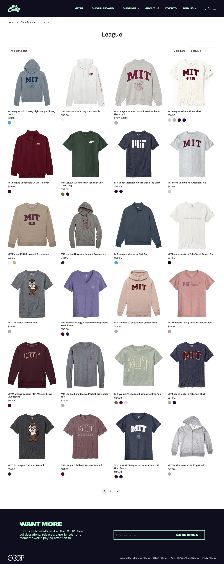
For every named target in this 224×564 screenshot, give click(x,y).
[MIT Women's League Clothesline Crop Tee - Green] (116, 403)
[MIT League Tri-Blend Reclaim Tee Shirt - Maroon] (63, 474)
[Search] (204, 8)
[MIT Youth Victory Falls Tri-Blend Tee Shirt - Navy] (121, 191)
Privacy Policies (208, 558)
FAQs (172, 558)
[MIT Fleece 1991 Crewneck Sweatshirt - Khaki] (14, 263)
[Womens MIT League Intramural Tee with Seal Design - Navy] (121, 477)
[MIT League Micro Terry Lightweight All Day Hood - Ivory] (14, 123)
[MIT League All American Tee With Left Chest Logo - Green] (63, 194)
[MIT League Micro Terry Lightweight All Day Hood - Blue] (9, 123)
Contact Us (125, 558)
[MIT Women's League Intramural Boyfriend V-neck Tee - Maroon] (63, 334)
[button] (214, 8)
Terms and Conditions (188, 558)
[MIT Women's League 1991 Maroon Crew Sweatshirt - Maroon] (9, 405)
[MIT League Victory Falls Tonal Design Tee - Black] (169, 263)
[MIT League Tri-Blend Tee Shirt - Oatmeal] (169, 120)
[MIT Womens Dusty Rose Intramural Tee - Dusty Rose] (169, 331)
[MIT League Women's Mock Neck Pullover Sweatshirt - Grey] (116, 123)
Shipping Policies (141, 558)
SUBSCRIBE (187, 535)
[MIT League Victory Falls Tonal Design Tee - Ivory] (174, 263)
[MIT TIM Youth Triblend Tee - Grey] (9, 331)
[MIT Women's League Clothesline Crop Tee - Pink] (126, 403)
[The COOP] (14, 8)
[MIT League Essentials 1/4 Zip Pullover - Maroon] (9, 191)
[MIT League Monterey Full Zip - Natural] (121, 263)
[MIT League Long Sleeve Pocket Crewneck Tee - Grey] (63, 405)
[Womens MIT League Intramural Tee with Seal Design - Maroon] (116, 477)
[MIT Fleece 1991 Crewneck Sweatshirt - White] (9, 263)
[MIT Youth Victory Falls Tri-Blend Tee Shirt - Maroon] (116, 191)
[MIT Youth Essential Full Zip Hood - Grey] (169, 474)
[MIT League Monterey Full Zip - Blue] (116, 263)
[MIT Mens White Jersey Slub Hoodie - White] (63, 120)
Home (11, 22)
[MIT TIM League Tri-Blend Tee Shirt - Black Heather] (9, 474)
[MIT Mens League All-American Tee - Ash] (169, 191)
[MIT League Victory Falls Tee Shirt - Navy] (174, 403)
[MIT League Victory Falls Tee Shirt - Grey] (169, 403)
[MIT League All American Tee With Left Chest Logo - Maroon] (67, 194)
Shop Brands (28, 22)
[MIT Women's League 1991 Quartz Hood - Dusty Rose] (116, 331)
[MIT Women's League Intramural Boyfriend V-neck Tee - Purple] (67, 334)
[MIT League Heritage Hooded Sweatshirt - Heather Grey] (63, 263)
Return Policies (160, 558)
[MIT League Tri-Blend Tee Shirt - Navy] (184, 120)
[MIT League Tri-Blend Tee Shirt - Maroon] (179, 120)
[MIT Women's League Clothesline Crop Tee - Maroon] (121, 403)
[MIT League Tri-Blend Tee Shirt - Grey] (174, 120)
